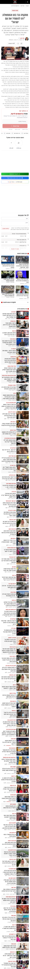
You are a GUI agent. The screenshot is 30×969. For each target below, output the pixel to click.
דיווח (6, 236)
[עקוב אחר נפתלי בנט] (22, 133)
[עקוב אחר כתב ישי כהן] (19, 38)
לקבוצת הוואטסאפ (14, 174)
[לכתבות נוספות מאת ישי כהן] (27, 39)
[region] (15, 53)
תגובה (2, 236)
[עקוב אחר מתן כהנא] (5, 133)
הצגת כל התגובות (15, 249)
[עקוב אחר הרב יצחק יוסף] (12, 133)
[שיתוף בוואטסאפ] (21, 43)
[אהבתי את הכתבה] (19, 143)
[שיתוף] (18, 43)
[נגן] (15, 53)
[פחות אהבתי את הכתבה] (11, 143)
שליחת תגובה (5, 228)
